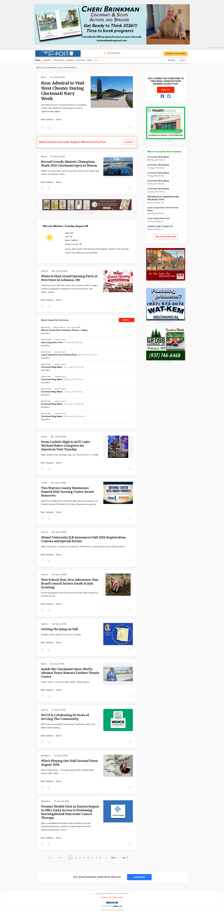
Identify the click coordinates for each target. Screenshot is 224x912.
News (38, 60)
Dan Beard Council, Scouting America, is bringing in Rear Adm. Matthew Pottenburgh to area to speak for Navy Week (63, 108)
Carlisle (44, 437)
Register (171, 60)
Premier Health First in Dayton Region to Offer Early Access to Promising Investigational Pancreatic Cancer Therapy (70, 812)
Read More (45, 333)
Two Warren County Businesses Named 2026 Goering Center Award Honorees (67, 491)
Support (128, 142)
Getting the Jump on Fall (59, 629)
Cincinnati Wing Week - (62, 367)
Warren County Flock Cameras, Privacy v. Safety (64, 330)
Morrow (56, 327)
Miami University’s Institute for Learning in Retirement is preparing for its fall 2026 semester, (83, 546)
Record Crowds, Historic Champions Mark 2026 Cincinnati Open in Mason (69, 163)
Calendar (47, 60)
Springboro (45, 756)
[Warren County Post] (58, 53)
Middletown (45, 801)
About (90, 60)
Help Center (117, 897)
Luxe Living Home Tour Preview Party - (69, 355)
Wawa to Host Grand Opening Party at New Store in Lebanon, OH (69, 278)
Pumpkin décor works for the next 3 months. (61, 634)
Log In (182, 60)
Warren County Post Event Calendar (164, 151)
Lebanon (44, 271)
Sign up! (165, 90)
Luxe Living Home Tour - (62, 342)
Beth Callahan (47, 119)
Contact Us (106, 897)
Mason (44, 77)
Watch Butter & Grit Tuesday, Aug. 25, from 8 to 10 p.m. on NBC (70, 455)
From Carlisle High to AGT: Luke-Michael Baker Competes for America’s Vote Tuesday (66, 445)
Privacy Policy (118, 910)
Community (58, 60)
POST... (126, 320)
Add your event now (165, 237)
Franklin (44, 483)
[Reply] (49, 127)
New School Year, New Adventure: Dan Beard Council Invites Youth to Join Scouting (69, 583)
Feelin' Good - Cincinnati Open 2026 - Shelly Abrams (65, 682)
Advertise (80, 60)
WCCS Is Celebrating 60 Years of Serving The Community (65, 717)
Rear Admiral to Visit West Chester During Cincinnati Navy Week (62, 90)
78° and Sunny (113, 53)
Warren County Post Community (54, 320)
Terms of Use (106, 910)
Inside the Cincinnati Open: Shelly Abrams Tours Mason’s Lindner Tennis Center (70, 672)
